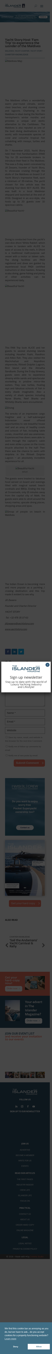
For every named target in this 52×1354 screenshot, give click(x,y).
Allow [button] (39, 1346)
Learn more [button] (10, 1339)
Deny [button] (15, 1346)
